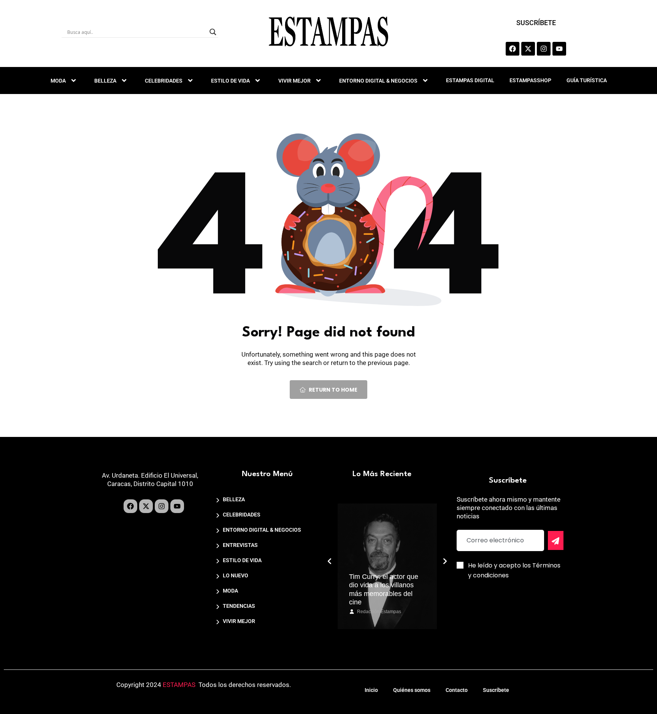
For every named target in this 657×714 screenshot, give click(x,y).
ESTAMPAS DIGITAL (470, 80)
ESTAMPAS (179, 684)
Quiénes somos (411, 690)
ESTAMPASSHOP (530, 80)
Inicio (371, 690)
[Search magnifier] (213, 32)
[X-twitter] (528, 49)
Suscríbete (496, 690)
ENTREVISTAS (240, 545)
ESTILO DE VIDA (230, 81)
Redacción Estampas (379, 611)
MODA (58, 81)
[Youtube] (559, 49)
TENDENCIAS (239, 606)
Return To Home (333, 390)
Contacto (457, 690)
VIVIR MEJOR (294, 81)
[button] (329, 561)
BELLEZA (105, 81)
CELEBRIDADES (163, 81)
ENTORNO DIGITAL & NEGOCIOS (378, 81)
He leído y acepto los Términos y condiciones (514, 570)
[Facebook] (512, 49)
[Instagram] (544, 49)
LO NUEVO (235, 575)
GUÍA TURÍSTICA (587, 80)
